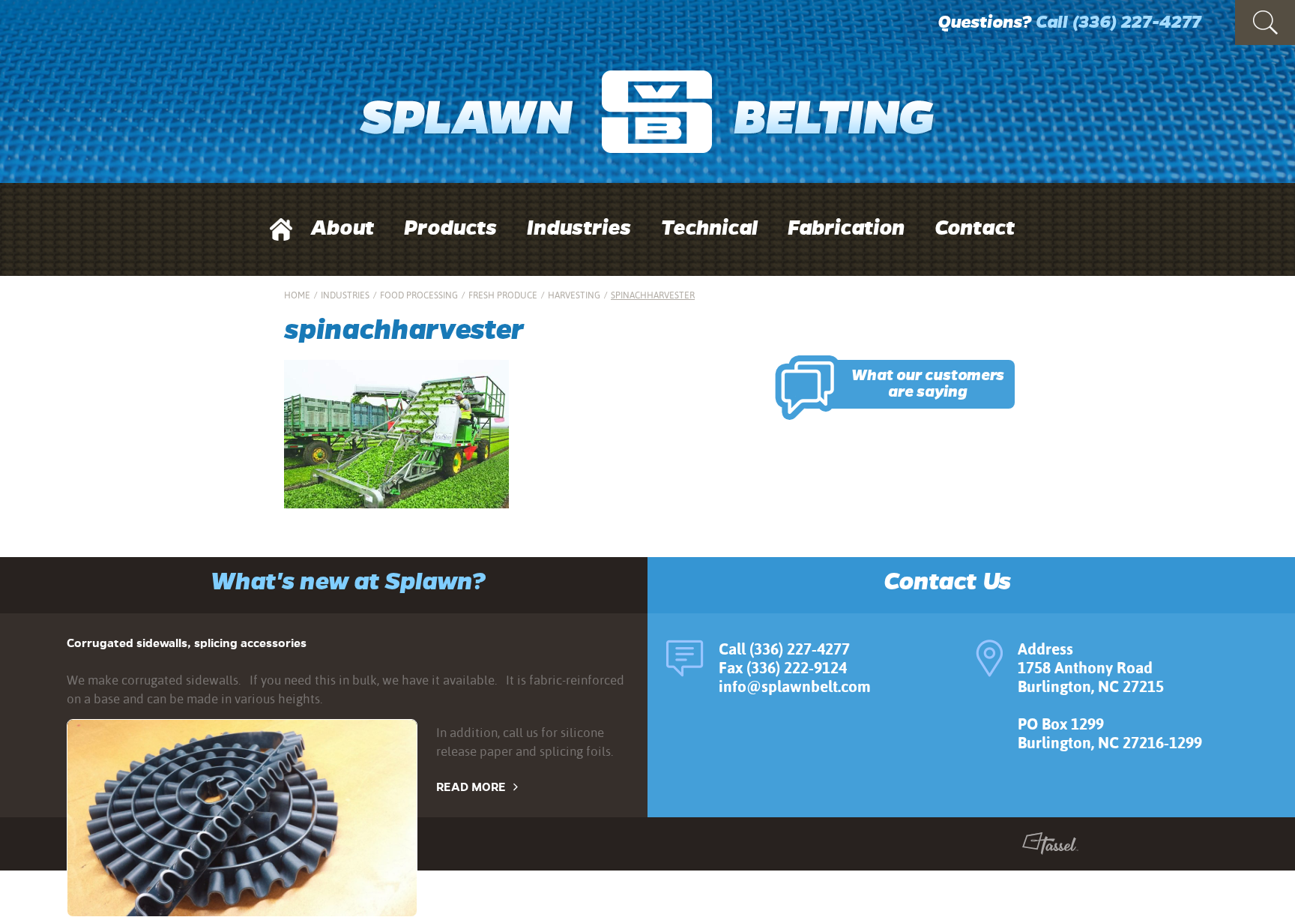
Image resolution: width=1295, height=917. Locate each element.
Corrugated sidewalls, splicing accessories (187, 643)
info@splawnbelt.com (795, 686)
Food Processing (419, 295)
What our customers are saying (927, 383)
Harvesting (574, 295)
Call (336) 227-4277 (784, 649)
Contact (975, 228)
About (342, 228)
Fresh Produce (502, 295)
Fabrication (846, 228)
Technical (709, 228)
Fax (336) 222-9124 (783, 667)
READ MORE (471, 787)
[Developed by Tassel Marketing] (1050, 846)
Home (297, 295)
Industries (579, 228)
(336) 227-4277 (1136, 22)
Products (450, 228)
